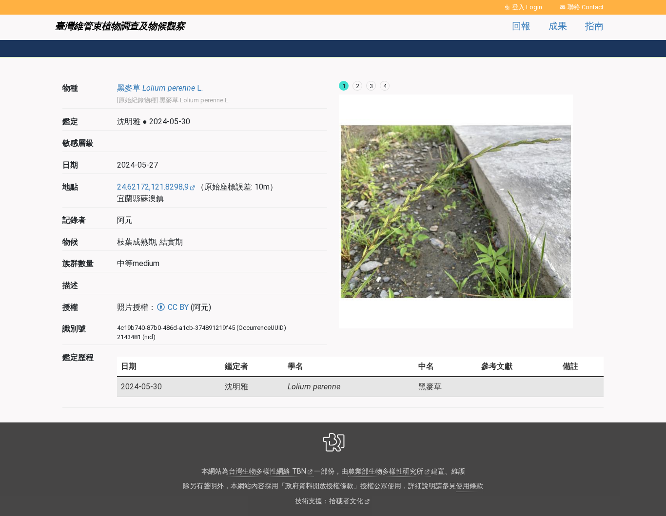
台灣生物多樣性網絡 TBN (267, 471)
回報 (521, 26)
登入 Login (527, 7)
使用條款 (469, 486)
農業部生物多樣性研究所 (385, 471)
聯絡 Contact (586, 7)
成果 (557, 26)
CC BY (177, 307)
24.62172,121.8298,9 (153, 186)
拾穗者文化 (346, 501)
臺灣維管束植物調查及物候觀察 (120, 26)
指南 (594, 26)
